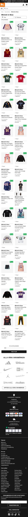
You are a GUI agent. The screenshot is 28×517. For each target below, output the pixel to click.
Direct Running (4, 472)
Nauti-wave (4, 488)
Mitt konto (3, 442)
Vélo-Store (17, 488)
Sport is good (18, 480)
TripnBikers (17, 486)
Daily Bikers (4, 470)
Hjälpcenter (4, 444)
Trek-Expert (17, 483)
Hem (2, 11)
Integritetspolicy (5, 465)
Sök (7, 8)
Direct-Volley (4, 473)
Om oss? (3, 454)
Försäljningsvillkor (5, 457)
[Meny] (1, 8)
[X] (19, 514)
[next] (27, 373)
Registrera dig (14, 505)
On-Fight (3, 490)
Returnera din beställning (14, 424)
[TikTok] (16, 514)
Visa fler (14, 351)
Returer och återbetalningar (7, 458)
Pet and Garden (18, 472)
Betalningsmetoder (5, 462)
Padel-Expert (4, 491)
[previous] (1, 373)
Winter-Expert (18, 490)
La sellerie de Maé (5, 485)
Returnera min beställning (7, 447)
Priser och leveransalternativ (8, 463)
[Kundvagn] (27, 5)
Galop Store (4, 478)
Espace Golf (4, 475)
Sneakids (17, 478)
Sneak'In (17, 477)
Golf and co (4, 480)
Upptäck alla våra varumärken (14, 387)
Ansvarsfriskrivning (5, 460)
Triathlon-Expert (18, 485)
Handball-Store (4, 482)
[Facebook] (9, 514)
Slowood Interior (18, 473)
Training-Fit (17, 482)
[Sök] (5, 8)
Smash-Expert (18, 475)
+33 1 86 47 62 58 (14, 403)
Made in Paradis (5, 486)
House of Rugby (5, 483)
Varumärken (7, 11)
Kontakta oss (14, 399)
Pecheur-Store (18, 470)
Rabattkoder (4, 449)
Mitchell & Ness (5, 38)
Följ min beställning (6, 445)
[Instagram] (12, 514)
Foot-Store (3, 477)
